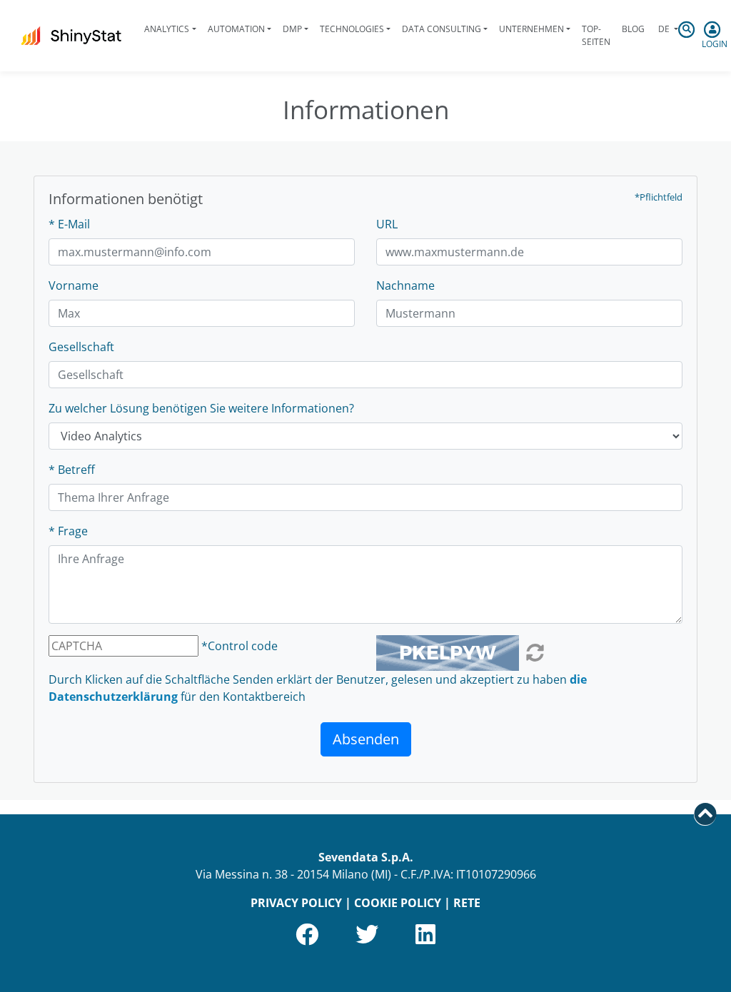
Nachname (405, 285)
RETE (466, 903)
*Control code (239, 646)
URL (387, 224)
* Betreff (72, 469)
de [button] (664, 29)
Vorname (74, 285)
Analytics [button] (166, 29)
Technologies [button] (352, 29)
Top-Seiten (596, 35)
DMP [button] (292, 29)
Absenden (366, 739)
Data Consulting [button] (441, 29)
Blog (633, 29)
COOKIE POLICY (397, 903)
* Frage (68, 531)
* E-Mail (69, 224)
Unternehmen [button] (531, 29)
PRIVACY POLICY (296, 903)
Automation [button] (236, 29)
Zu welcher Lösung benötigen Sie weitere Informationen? (201, 408)
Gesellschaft (81, 347)
